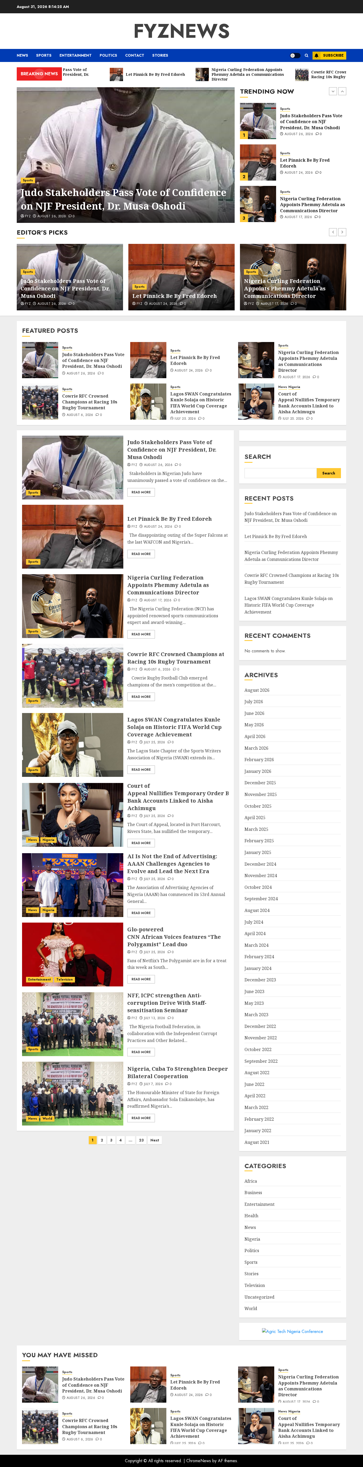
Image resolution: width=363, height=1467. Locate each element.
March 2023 (256, 1015)
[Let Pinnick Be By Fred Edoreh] (258, 121)
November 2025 (260, 794)
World (47, 1118)
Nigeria (294, 387)
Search (257, 456)
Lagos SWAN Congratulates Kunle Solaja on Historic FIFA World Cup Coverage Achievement (200, 403)
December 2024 (260, 864)
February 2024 (259, 957)
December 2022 (260, 1026)
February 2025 (259, 841)
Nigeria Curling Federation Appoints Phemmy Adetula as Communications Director (312, 163)
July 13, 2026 (154, 1018)
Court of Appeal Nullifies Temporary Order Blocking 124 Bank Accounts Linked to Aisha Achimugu (193, 797)
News (22, 55)
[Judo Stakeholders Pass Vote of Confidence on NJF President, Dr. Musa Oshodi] (126, 155)
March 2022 (256, 1107)
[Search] (306, 55)
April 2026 (254, 736)
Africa (250, 1181)
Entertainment (76, 55)
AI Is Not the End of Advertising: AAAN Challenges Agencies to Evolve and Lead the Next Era (172, 864)
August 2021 (256, 1142)
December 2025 (260, 783)
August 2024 (256, 910)
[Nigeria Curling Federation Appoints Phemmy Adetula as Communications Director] (258, 162)
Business (253, 1192)
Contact (134, 55)
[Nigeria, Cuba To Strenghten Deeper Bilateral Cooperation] (72, 1094)
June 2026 (254, 713)
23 (141, 1140)
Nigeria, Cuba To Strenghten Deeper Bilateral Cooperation (177, 1072)
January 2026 (257, 771)
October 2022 (258, 1049)
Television (64, 979)
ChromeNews (198, 1461)
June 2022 (254, 1084)
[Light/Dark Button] (295, 55)
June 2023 (254, 991)
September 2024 (261, 899)
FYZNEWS (181, 31)
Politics (108, 55)
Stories (160, 55)
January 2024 (257, 968)
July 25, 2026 (185, 419)
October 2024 (258, 887)
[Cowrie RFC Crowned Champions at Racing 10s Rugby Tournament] (258, 204)
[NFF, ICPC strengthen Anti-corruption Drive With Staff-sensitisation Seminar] (72, 1024)
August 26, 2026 (51, 216)
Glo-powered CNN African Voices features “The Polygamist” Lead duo (174, 937)
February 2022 (259, 1119)
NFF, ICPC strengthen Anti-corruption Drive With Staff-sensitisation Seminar (166, 1003)
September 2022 (261, 1061)
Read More (141, 492)
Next (154, 1140)
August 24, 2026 (299, 131)
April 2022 (254, 1096)
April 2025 (254, 817)
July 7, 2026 (153, 1084)
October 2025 (258, 806)
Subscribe (333, 55)
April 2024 (254, 933)
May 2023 (254, 1003)
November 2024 (260, 875)
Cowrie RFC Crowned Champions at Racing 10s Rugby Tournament (307, 205)
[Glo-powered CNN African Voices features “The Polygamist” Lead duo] (72, 954)
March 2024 (256, 945)
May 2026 (254, 725)
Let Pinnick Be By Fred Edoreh (305, 121)
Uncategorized (259, 1297)
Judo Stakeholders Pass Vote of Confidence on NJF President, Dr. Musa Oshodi (123, 199)
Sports (44, 55)
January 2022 (257, 1130)
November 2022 (260, 1038)
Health (251, 1216)
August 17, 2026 (298, 176)
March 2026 (256, 748)
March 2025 (256, 829)
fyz (28, 216)
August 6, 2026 (298, 217)
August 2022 (256, 1073)
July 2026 (253, 702)
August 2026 (256, 690)
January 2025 (257, 852)
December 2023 (260, 980)
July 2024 (253, 922)
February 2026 (259, 759)
